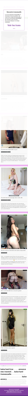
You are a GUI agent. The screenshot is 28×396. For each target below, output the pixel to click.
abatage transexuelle (4, 382)
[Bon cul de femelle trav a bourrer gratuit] (14, 280)
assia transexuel (14, 374)
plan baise (24, 365)
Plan (7, 392)
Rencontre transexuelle (14, 389)
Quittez (14, 28)
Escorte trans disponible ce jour (9, 149)
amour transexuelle (18, 379)
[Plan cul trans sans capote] (14, 328)
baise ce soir (10, 381)
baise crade (5, 380)
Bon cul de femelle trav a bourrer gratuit (11, 290)
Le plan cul (4, 365)
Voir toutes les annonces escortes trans (15, 392)
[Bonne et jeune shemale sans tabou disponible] (14, 232)
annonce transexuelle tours (11, 382)
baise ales (7, 384)
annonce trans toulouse (13, 384)
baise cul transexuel (10, 380)
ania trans (8, 379)
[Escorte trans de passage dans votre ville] (14, 182)
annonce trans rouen (20, 374)
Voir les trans (14, 25)
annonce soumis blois (22, 381)
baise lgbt (18, 384)
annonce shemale (16, 380)
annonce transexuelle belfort (19, 383)
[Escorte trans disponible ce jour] (14, 132)
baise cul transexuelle (22, 380)
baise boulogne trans (4, 381)
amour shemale (15, 369)
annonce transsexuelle (20, 382)
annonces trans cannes (15, 381)
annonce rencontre (12, 383)
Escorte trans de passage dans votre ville (11, 197)
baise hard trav (7, 369)
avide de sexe (6, 383)
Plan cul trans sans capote (8, 348)
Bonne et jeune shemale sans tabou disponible (13, 250)
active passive (12, 379)
